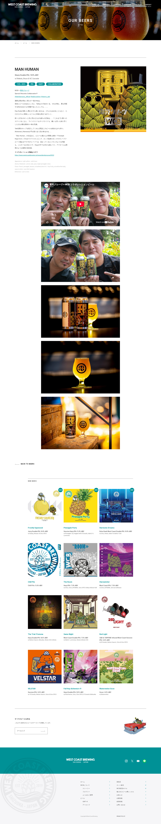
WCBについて (85, 785)
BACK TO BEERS (27, 464)
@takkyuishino (36, 96)
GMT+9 (85, 801)
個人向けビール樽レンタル (125, 792)
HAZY (41, 84)
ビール (25, 43)
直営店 (119, 782)
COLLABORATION (54, 84)
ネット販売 (120, 785)
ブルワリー (86, 792)
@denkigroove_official (22, 96)
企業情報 (119, 798)
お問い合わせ (121, 805)
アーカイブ (21, 731)
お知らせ (119, 795)
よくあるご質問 (88, 795)
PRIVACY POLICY (121, 816)
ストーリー (86, 788)
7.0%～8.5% (21, 84)
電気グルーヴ (24, 90)
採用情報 (119, 801)
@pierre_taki (45, 96)
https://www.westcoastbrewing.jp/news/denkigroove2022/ (34, 155)
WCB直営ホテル (122, 788)
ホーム (17, 43)
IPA (32, 84)
